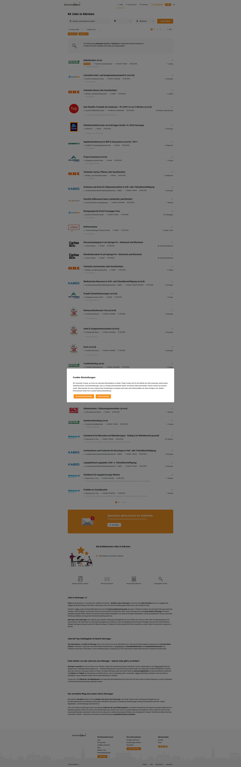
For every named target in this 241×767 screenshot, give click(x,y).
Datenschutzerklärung (103, 391)
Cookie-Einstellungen (103, 396)
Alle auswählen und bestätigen (84, 396)
